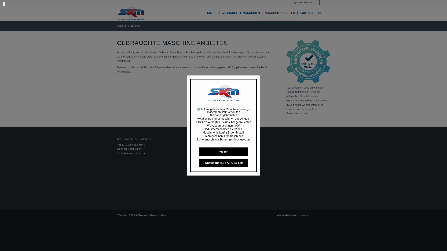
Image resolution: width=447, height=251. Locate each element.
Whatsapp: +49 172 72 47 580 (223, 162)
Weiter (223, 151)
